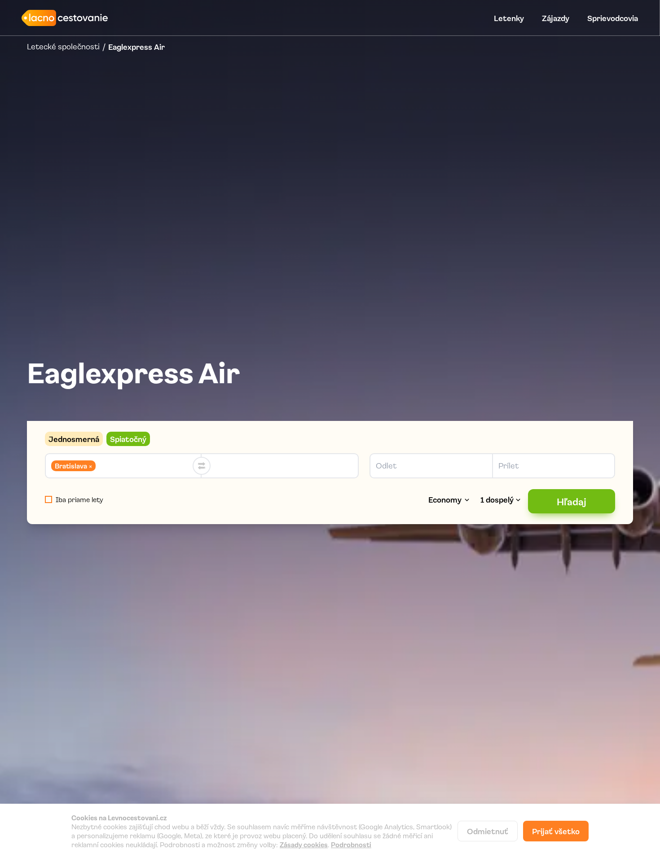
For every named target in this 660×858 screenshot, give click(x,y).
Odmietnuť (487, 831)
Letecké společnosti (63, 46)
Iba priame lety (79, 499)
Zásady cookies (304, 844)
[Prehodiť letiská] (202, 466)
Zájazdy (555, 18)
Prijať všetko (556, 831)
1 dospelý (497, 499)
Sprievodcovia (612, 18)
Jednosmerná (73, 439)
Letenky (509, 18)
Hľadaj (571, 501)
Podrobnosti (351, 844)
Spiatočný (128, 439)
